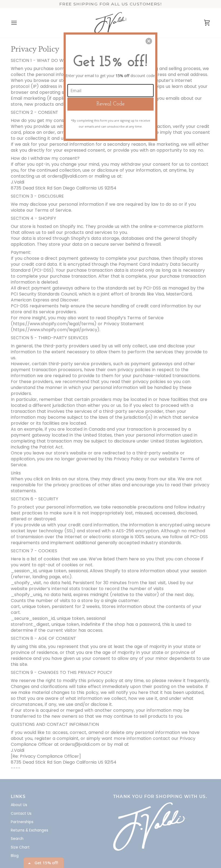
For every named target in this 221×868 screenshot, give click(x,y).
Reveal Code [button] (110, 104)
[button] (149, 41)
